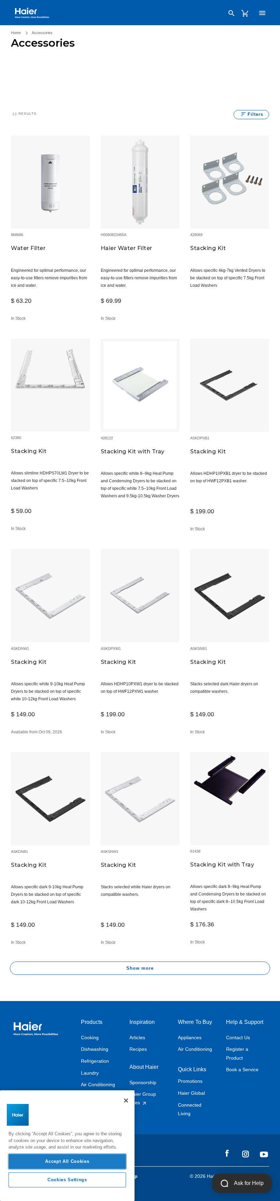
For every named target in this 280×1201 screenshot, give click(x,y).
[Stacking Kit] (229, 181)
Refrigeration (95, 1061)
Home (16, 33)
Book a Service (242, 1069)
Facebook (227, 1154)
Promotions (190, 1081)
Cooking (90, 1037)
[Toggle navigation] (262, 13)
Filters (255, 114)
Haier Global (191, 1093)
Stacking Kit (208, 248)
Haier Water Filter (126, 248)
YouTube (264, 1154)
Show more (140, 968)
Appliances (189, 1037)
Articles (137, 1037)
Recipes (138, 1049)
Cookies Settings (67, 1179)
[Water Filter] (50, 181)
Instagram (245, 1154)
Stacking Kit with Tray (133, 451)
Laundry (90, 1073)
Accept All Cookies (67, 1161)
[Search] (231, 13)
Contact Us (238, 1037)
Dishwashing (94, 1049)
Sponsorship (142, 1082)
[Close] (126, 1100)
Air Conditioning (98, 1084)
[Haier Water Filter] (140, 181)
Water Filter (28, 248)
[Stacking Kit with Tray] (140, 384)
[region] (67, 1145)
